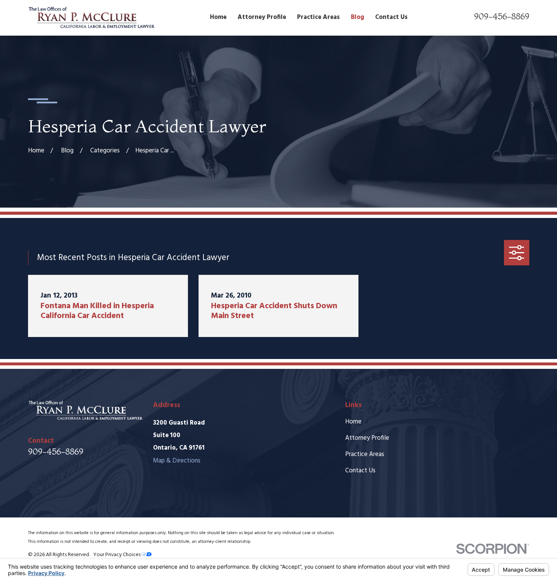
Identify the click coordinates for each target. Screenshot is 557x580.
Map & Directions (176, 461)
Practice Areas (364, 454)
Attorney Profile (367, 438)
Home (353, 422)
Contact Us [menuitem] (391, 17)
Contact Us (360, 471)
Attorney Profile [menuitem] (262, 17)
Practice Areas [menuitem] (318, 17)
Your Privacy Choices (117, 554)
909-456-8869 (501, 16)
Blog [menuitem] (357, 17)
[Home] (91, 17)
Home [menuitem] (218, 17)
